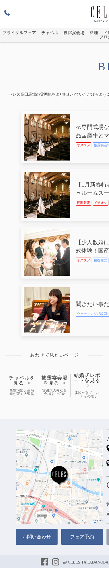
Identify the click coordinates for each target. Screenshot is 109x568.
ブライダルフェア (19, 32)
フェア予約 (82, 536)
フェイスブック (45, 562)
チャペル (49, 32)
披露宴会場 (73, 32)
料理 (94, 32)
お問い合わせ (36, 536)
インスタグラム (56, 562)
